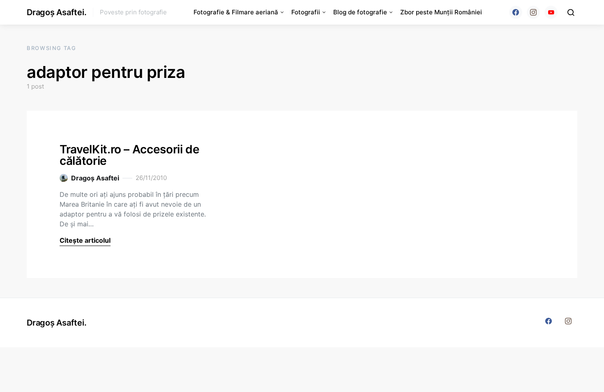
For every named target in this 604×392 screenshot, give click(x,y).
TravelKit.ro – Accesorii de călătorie (130, 155)
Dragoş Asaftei (95, 178)
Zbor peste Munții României (441, 12)
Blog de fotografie (360, 12)
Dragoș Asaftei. (56, 12)
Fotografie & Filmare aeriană (236, 12)
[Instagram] (533, 12)
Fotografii (305, 12)
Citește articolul (85, 240)
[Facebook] (515, 12)
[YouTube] (551, 12)
